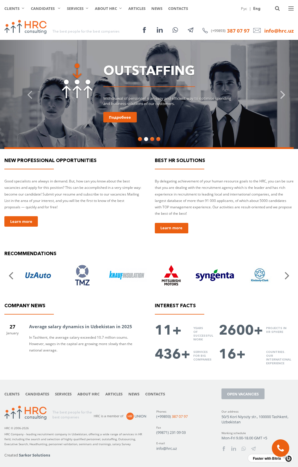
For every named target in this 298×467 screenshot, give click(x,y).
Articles (137, 8)
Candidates (43, 8)
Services (75, 8)
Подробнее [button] (120, 117)
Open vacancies (243, 394)
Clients (11, 8)
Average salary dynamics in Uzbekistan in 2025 (80, 326)
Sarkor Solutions (34, 455)
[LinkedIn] (160, 30)
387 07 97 (238, 30)
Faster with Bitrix (267, 458)
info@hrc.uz (279, 30)
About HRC (106, 8)
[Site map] (291, 8)
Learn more (21, 221)
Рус (244, 8)
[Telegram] (191, 30)
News (156, 8)
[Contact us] (280, 448)
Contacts (178, 8)
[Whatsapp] (175, 30)
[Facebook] (144, 30)
